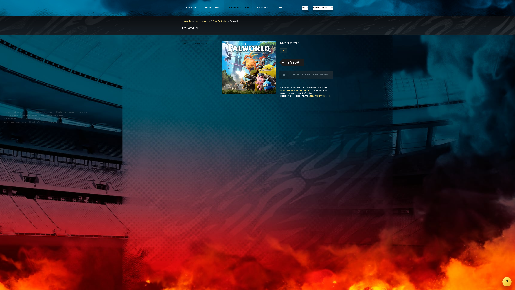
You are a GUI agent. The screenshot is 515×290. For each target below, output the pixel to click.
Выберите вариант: (289, 43)
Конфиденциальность (66, 112)
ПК (27, 119)
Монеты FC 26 (213, 8)
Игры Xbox (262, 8)
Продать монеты (11, 116)
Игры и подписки (202, 21)
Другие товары (200, 43)
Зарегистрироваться (323, 8)
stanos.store (187, 21)
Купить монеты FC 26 (13, 119)
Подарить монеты (55, 116)
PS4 (34, 119)
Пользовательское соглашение (39, 112)
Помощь (7, 112)
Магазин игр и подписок (15, 122)
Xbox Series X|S (65, 119)
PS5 (283, 51)
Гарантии (84, 112)
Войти (305, 8)
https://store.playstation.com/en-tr (294, 91)
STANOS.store (190, 8)
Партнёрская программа (33, 116)
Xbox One (50, 119)
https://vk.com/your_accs (319, 96)
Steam (278, 8)
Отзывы (17, 112)
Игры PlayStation (238, 8)
